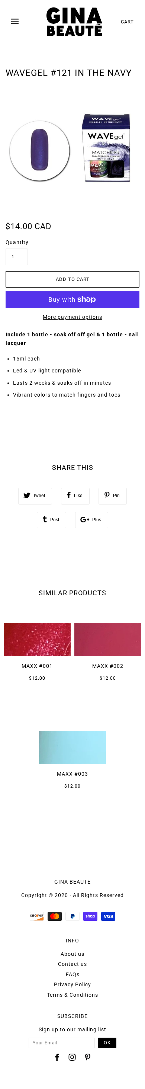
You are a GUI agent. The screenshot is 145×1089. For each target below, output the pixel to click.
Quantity (17, 242)
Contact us (72, 964)
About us (72, 954)
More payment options (72, 317)
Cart (127, 22)
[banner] (74, 21)
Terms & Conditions (72, 995)
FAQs (73, 974)
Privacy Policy (72, 984)
